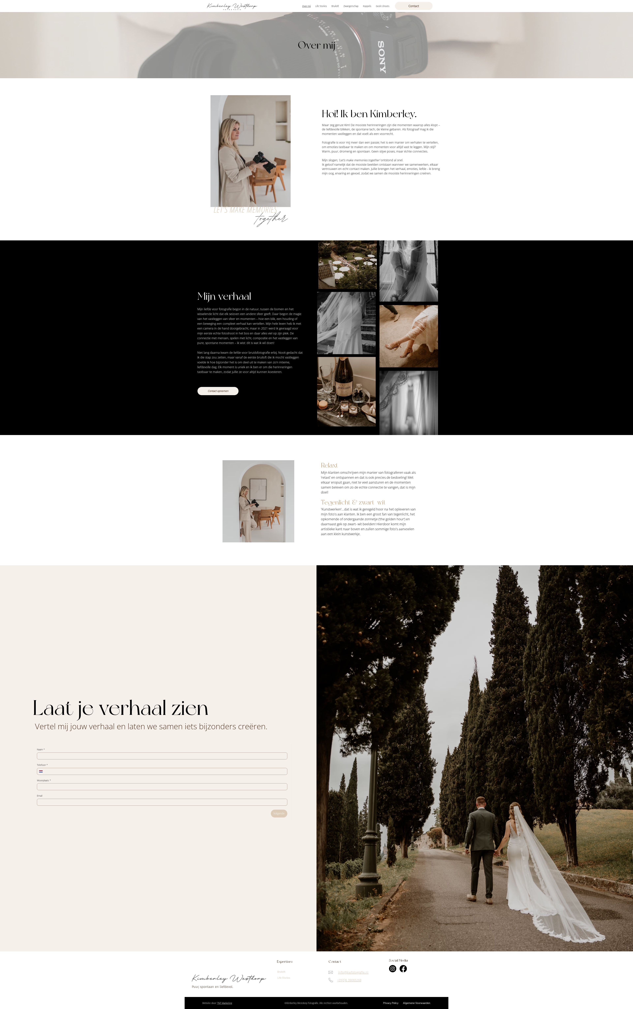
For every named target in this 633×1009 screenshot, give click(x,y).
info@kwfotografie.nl (353, 972)
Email (39, 795)
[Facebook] (403, 968)
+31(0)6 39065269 (349, 980)
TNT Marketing (224, 1003)
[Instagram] (392, 968)
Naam (41, 749)
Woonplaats (44, 780)
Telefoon (42, 764)
